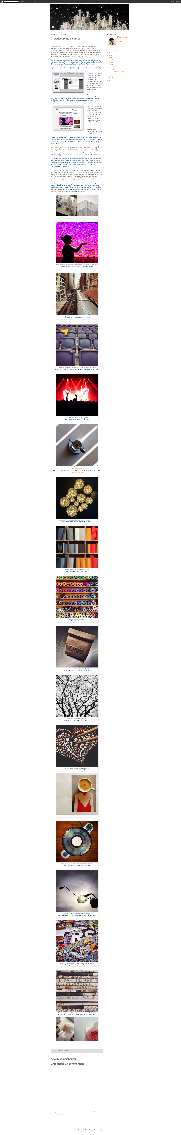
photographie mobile (93, 112)
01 (111, 77)
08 (111, 64)
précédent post (60, 46)
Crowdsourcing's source (119, 71)
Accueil (77, 1112)
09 (111, 62)
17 (110, 52)
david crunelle (123, 37)
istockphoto (84, 56)
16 (110, 55)
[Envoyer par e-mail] (60, 1051)
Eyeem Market (69, 50)
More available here (77, 472)
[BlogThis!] (62, 1051)
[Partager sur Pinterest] (68, 1051)
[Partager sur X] (64, 1051)
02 (111, 75)
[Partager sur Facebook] (66, 1051)
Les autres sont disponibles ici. (77, 468)
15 (110, 57)
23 (113, 69)
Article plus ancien (97, 1112)
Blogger (102, 1130)
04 (111, 67)
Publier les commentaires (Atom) (68, 1115)
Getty (81, 48)
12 (111, 59)
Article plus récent (56, 1112)
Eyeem (88, 46)
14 (110, 80)
